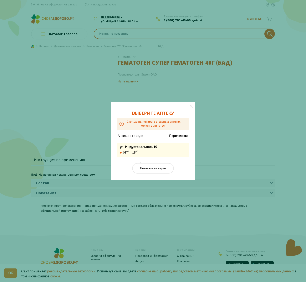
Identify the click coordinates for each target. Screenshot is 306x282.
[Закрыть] (191, 106)
